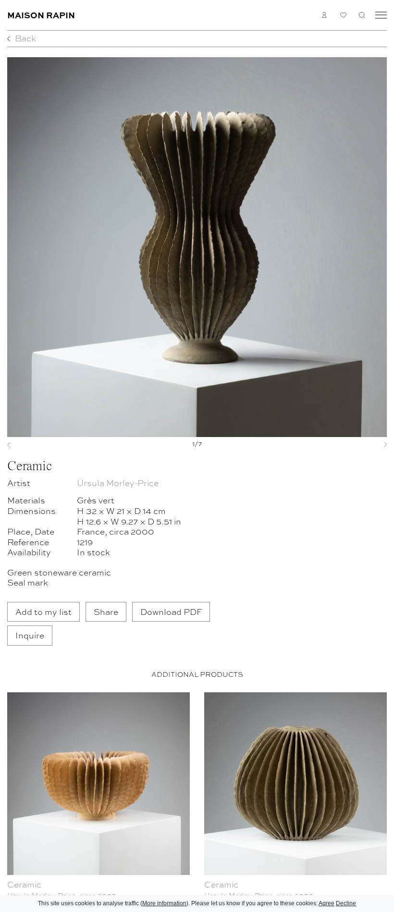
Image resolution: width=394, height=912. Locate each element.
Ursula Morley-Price (118, 482)
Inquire (29, 635)
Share (106, 611)
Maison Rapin (41, 15)
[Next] (358, 445)
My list (343, 15)
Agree (326, 903)
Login (324, 15)
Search (362, 15)
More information (164, 903)
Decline (346, 903)
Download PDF (171, 611)
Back (25, 38)
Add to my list (43, 611)
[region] (197, 800)
